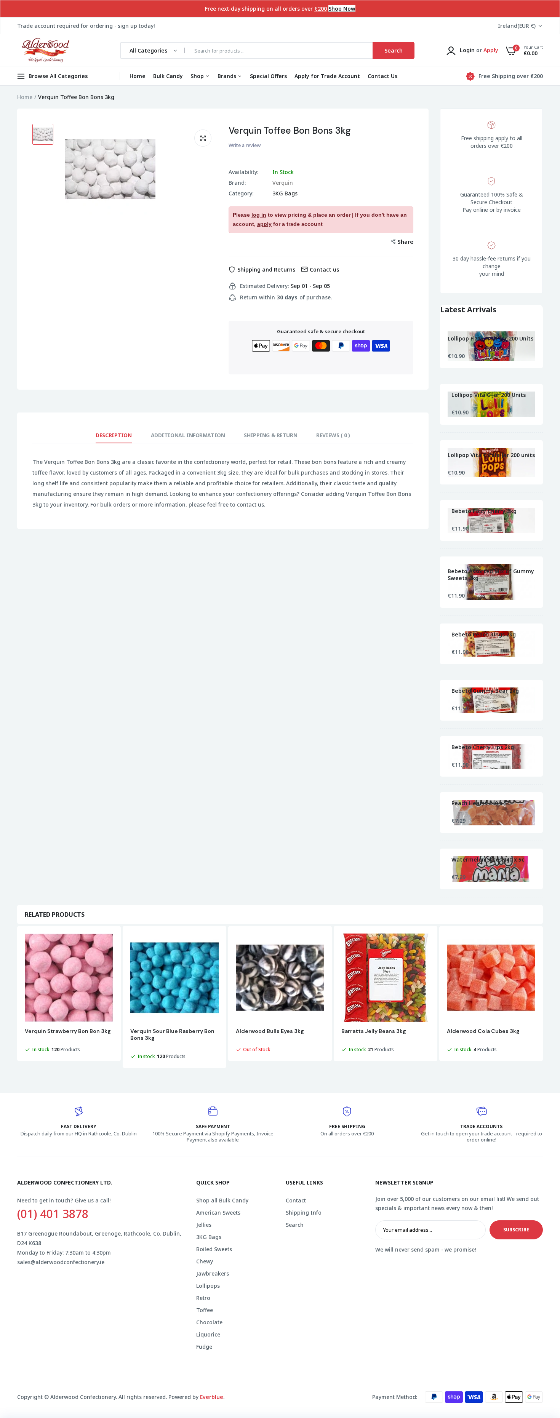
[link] (539, 1362)
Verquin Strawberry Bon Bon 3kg (68, 1031)
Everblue (211, 1396)
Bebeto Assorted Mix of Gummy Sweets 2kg (491, 575)
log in (258, 215)
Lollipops (208, 1285)
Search (295, 1224)
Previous (17, 997)
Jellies (203, 1224)
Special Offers (268, 76)
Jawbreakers (212, 1273)
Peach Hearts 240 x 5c (480, 803)
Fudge (204, 1346)
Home (138, 76)
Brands (228, 76)
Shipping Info (304, 1212)
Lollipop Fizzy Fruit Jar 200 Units (490, 338)
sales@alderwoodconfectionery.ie (60, 1262)
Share (405, 241)
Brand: (237, 182)
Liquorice (208, 1334)
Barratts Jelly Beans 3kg (373, 1031)
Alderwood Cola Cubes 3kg (483, 1031)
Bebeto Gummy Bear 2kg (485, 690)
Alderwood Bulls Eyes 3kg (270, 1031)
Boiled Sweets (214, 1249)
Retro (203, 1297)
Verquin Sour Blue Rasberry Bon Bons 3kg (172, 1034)
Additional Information (188, 435)
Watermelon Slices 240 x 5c (487, 859)
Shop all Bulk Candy (222, 1200)
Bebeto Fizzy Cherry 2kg (484, 511)
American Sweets (218, 1212)
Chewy (204, 1261)
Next (542, 997)
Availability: (243, 172)
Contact (296, 1200)
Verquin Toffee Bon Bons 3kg (290, 130)
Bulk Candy (168, 76)
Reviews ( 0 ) (333, 435)
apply (264, 224)
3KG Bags (285, 193)
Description (113, 435)
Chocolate (209, 1322)
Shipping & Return (270, 435)
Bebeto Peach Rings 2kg (483, 634)
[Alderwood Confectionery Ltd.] (44, 50)
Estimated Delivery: (264, 286)
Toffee (204, 1310)
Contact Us (382, 76)
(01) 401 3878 (52, 1214)
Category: (241, 193)
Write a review (245, 145)
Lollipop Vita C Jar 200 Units (488, 395)
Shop (197, 76)
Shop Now (341, 8)
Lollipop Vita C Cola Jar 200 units (491, 455)
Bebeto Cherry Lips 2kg (482, 747)
